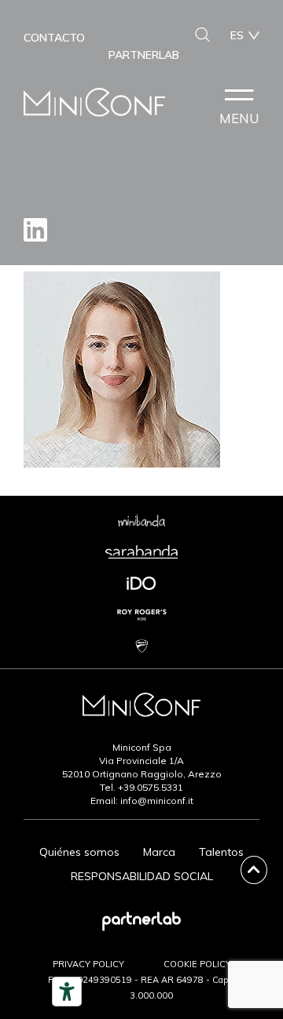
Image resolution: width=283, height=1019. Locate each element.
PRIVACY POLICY (88, 964)
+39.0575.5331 (150, 787)
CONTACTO (54, 38)
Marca (159, 852)
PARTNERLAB (143, 55)
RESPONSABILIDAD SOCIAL (142, 876)
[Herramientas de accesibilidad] (67, 991)
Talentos (221, 852)
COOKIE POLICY (197, 964)
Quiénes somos (79, 852)
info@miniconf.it (156, 800)
